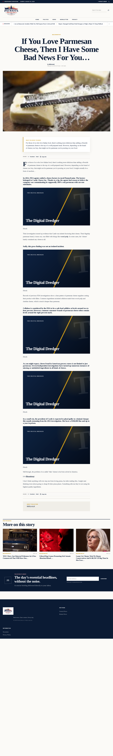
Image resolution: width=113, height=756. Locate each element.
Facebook (32, 156)
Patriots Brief (103, 1)
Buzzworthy (56, 34)
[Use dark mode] (109, 1)
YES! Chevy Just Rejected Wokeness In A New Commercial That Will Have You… (19, 557)
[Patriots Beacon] (11, 10)
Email (37, 156)
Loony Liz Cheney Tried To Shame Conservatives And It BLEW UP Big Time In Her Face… (92, 558)
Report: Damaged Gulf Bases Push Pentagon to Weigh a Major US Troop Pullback (65, 24)
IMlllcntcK (52, 64)
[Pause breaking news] (108, 24)
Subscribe (104, 578)
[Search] (108, 10)
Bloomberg (30, 476)
